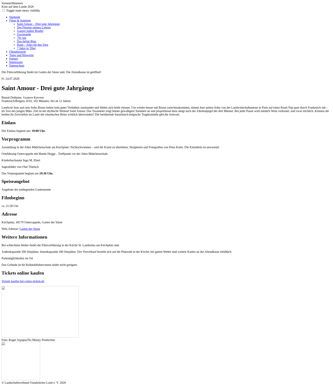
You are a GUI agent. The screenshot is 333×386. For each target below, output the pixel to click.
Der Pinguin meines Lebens (34, 27)
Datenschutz (16, 65)
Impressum (16, 62)
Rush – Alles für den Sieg (32, 44)
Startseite (14, 17)
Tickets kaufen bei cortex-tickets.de (23, 281)
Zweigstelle (24, 34)
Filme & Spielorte (20, 20)
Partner (13, 58)
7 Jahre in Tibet (26, 48)
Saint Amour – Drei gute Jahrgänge (38, 24)
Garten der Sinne (29, 228)
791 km (21, 37)
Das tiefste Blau (26, 41)
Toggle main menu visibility (23, 10)
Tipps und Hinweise (21, 55)
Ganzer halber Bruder (30, 31)
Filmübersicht (17, 51)
